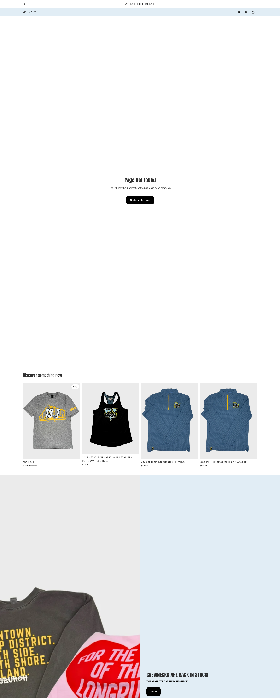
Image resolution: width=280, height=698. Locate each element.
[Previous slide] (24, 3)
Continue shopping (140, 200)
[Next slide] (253, 3)
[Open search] (239, 12)
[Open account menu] (246, 12)
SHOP (153, 691)
